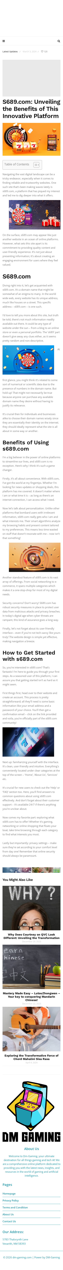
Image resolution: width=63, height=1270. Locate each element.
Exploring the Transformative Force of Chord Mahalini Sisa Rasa (31, 1057)
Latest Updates (10, 51)
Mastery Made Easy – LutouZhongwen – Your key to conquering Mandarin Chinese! (31, 997)
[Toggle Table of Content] (34, 165)
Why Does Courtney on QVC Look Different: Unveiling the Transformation (32, 936)
